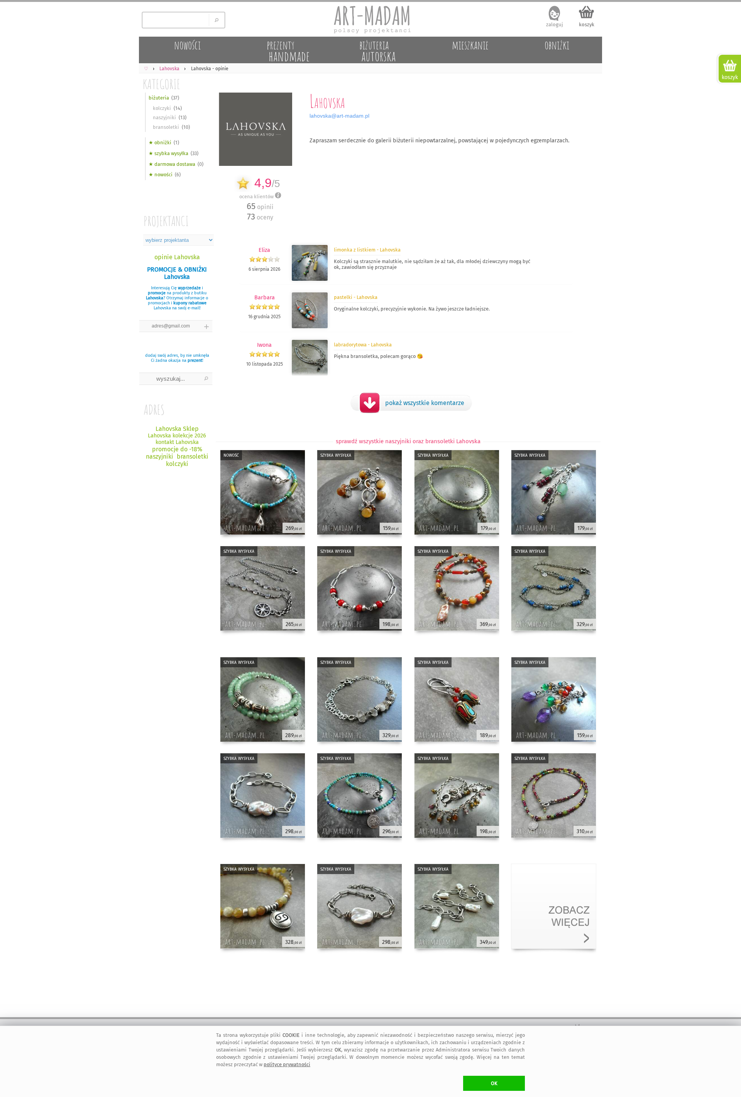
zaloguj (554, 24)
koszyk (586, 24)
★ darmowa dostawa (172, 164)
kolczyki (162, 108)
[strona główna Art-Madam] (370, 19)
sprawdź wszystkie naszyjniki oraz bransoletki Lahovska (408, 441)
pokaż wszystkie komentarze (424, 403)
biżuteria (159, 98)
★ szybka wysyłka (168, 153)
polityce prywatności (287, 1064)
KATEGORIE (161, 84)
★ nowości (161, 174)
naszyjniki (164, 117)
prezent (195, 360)
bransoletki (166, 127)
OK (494, 1083)
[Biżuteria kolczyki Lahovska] (309, 279)
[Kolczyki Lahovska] (309, 327)
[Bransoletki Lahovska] (309, 374)
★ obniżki (160, 142)
